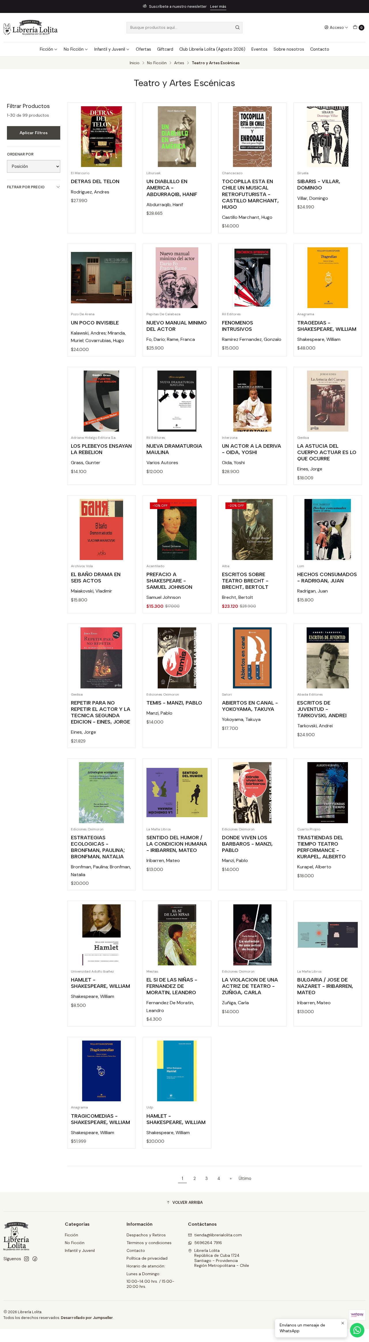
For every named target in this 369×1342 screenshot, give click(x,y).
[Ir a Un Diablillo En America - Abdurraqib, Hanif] (177, 136)
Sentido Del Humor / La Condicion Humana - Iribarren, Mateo (176, 843)
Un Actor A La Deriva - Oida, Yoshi (251, 449)
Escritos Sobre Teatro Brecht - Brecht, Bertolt (245, 580)
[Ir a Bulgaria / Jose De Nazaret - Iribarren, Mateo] (327, 934)
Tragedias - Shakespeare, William (326, 326)
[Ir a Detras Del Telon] (101, 136)
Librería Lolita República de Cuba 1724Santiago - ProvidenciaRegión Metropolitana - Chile (221, 1258)
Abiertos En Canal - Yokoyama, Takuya (250, 706)
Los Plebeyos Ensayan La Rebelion (101, 449)
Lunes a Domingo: (143, 1273)
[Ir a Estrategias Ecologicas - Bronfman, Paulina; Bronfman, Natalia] (101, 792)
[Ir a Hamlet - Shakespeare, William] (101, 934)
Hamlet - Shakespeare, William (100, 983)
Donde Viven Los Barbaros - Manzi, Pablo (247, 843)
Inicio (135, 63)
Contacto (319, 49)
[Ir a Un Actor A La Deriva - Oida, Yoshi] (252, 401)
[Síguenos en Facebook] (35, 1259)
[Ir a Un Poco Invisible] (101, 277)
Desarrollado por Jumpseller (87, 1317)
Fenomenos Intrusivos (237, 326)
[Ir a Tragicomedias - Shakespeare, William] (101, 1071)
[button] (184, 1202)
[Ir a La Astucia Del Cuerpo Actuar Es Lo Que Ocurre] (327, 401)
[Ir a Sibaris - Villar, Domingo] (327, 136)
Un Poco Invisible (95, 323)
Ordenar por (20, 154)
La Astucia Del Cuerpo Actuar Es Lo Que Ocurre (326, 452)
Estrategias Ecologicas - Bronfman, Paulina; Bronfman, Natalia (98, 846)
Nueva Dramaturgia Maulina (174, 449)
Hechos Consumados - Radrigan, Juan (327, 577)
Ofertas (143, 49)
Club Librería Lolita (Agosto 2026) (212, 49)
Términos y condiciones (149, 1242)
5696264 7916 (208, 1242)
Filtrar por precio (26, 187)
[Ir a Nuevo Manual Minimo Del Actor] (177, 277)
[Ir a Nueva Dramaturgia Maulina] (177, 401)
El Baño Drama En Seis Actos (96, 577)
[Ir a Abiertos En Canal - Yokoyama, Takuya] (252, 657)
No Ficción (74, 49)
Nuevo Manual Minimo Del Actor (176, 326)
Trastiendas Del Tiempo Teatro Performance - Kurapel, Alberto (321, 846)
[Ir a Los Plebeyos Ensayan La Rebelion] (101, 401)
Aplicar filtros (34, 132)
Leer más (197, 6)
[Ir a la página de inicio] (30, 27)
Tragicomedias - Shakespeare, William (100, 1119)
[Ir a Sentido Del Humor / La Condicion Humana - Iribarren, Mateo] (177, 792)
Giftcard (165, 49)
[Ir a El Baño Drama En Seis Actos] (101, 529)
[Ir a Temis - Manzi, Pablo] (177, 657)
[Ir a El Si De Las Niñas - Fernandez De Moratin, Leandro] (177, 934)
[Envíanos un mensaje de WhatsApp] (357, 1330)
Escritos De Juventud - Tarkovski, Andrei (322, 709)
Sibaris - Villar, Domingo (318, 184)
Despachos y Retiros (146, 1234)
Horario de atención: (146, 1266)
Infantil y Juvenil (109, 49)
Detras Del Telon (95, 181)
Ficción (46, 49)
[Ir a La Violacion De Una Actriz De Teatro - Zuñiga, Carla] (252, 934)
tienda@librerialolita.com (218, 1234)
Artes (179, 63)
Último (245, 1178)
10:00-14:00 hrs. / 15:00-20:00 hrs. (150, 1284)
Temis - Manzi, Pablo (174, 703)
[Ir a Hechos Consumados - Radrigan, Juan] (327, 529)
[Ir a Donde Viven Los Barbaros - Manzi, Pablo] (252, 792)
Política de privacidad (147, 1258)
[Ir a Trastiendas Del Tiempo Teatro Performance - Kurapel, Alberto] (327, 792)
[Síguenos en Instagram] (26, 1259)
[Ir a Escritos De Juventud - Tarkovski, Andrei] (327, 657)
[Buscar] (237, 27)
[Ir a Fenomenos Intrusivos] (252, 277)
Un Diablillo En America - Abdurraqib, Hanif (171, 187)
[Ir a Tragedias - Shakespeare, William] (327, 277)
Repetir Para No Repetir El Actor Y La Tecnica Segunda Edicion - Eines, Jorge (100, 712)
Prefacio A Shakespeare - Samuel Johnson (169, 580)
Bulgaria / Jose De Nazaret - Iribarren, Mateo (325, 986)
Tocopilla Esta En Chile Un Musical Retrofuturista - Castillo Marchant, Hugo (250, 194)
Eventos (259, 49)
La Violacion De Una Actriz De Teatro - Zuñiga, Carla (250, 986)
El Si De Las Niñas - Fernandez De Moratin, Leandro (171, 986)
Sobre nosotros (289, 49)
